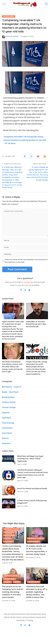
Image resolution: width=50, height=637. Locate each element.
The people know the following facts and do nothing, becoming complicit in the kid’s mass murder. (12, 591)
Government (7, 428)
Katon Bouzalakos (12, 36)
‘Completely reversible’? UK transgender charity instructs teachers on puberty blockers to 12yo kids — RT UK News (24, 140)
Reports (5, 438)
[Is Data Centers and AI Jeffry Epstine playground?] (8, 503)
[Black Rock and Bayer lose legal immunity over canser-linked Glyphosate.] (8, 460)
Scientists (6, 443)
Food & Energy (8, 423)
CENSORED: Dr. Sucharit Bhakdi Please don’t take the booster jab (36, 324)
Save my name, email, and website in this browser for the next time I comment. (26, 260)
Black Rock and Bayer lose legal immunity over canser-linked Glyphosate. (30, 458)
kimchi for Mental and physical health (32, 488)
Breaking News (8, 397)
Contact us (28, 282)
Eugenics (6, 412)
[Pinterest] (38, 156)
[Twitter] (31, 156)
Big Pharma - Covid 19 (12, 529)
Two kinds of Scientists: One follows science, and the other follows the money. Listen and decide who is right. (12, 367)
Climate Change (9, 407)
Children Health (9, 16)
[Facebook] (24, 156)
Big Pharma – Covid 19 (11, 387)
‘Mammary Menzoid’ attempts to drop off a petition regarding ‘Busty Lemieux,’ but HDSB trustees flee (36, 591)
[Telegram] (29, 290)
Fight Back (6, 418)
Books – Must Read (10, 392)
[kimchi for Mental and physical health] (8, 490)
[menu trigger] (5, 4)
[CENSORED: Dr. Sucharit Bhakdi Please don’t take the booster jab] (37, 311)
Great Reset (7, 433)
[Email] (44, 156)
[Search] (46, 4)
